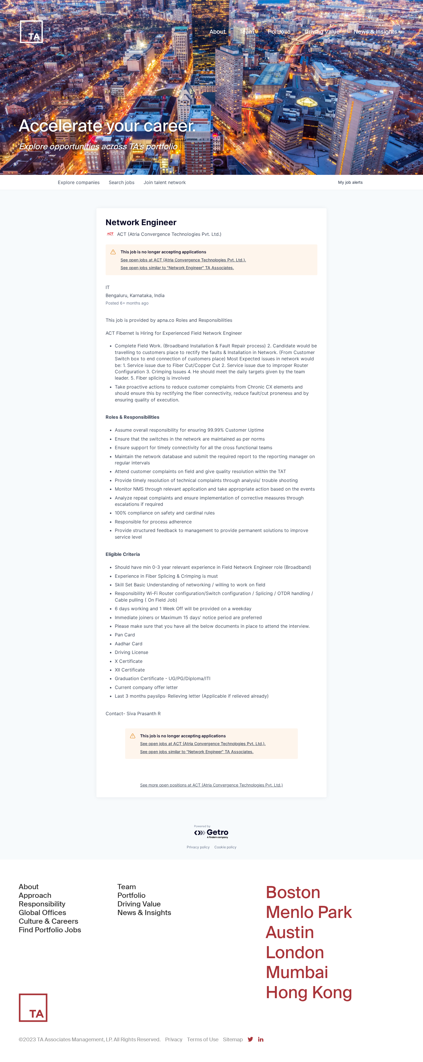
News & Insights (144, 912)
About (29, 887)
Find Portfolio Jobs (50, 930)
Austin (290, 933)
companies (79, 182)
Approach (35, 895)
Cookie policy (225, 847)
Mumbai (297, 973)
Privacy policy (198, 847)
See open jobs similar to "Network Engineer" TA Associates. (177, 267)
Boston (293, 893)
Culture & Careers (48, 921)
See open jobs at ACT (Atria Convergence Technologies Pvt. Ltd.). (183, 259)
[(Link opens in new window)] (250, 1039)
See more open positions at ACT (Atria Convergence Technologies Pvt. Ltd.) (211, 784)
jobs (121, 182)
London (295, 953)
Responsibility (42, 904)
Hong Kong (309, 993)
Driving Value (139, 904)
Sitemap (233, 1039)
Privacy (173, 1039)
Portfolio (131, 895)
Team (126, 887)
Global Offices (42, 912)
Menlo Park (309, 912)
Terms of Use (202, 1039)
